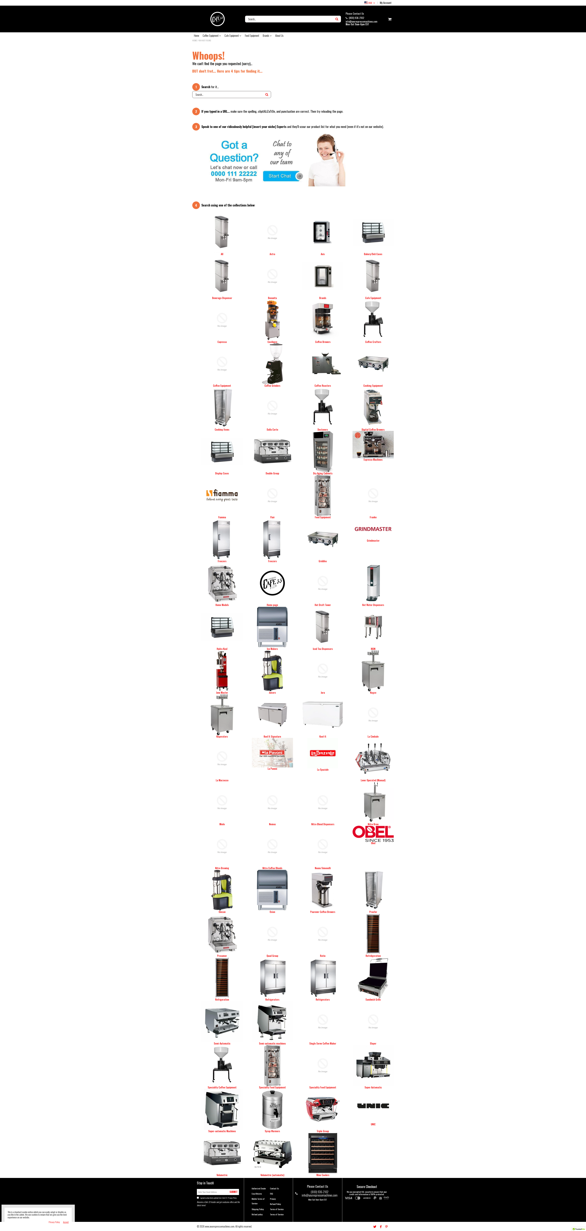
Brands (266, 36)
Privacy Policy (232, 1198)
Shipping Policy (258, 1209)
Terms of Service (277, 1209)
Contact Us (274, 1188)
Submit (234, 1192)
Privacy (273, 1198)
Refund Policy (275, 1204)
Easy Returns (257, 1193)
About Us (279, 36)
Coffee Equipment (211, 36)
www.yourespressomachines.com (219, 1226)
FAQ (271, 1193)
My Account (385, 3)
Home (196, 36)
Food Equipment (252, 36)
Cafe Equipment (231, 36)
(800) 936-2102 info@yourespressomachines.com (361, 19)
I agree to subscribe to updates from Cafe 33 (218, 1198)
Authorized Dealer (259, 1188)
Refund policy (257, 1214)
